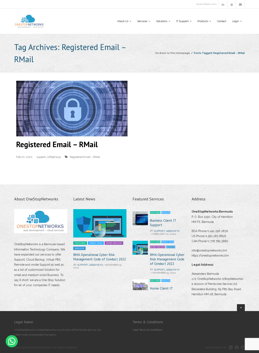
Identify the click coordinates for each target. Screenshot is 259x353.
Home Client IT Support (161, 261)
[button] (12, 341)
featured (80, 243)
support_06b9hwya (48, 156)
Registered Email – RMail (57, 144)
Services (79, 248)
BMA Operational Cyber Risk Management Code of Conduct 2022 (99, 256)
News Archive (114, 243)
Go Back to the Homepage (172, 53)
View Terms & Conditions (147, 329)
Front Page (95, 243)
